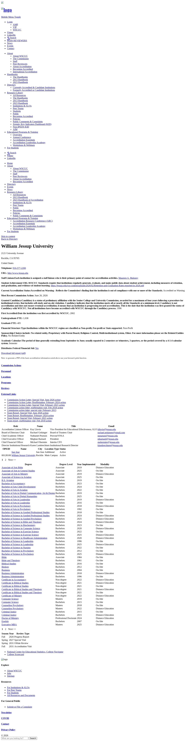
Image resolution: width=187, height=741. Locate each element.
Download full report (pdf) (13, 353)
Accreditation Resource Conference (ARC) (33, 221)
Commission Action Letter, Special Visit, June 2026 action (34, 400)
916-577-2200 (19, 268)
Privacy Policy (8, 729)
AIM (15, 129)
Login (10, 22)
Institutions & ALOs (22, 106)
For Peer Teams (14, 690)
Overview (17, 134)
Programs (6, 382)
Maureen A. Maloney (128, 278)
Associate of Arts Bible (12, 467)
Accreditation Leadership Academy (29, 142)
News (9, 43)
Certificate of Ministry (12, 595)
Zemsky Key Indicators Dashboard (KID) (32, 124)
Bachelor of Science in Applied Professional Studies (26, 512)
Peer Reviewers (20, 64)
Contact (10, 48)
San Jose (16, 452)
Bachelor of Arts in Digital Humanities (19, 496)
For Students (13, 148)
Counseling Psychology (13, 605)
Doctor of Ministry (10, 618)
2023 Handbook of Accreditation (28, 200)
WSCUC (17, 30)
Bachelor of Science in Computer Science (21, 528)
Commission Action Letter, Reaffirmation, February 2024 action (36, 402)
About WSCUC (20, 56)
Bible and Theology (11, 560)
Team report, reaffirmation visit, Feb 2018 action (29, 421)
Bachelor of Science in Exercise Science (20, 531)
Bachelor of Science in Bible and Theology (21, 522)
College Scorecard (15, 654)
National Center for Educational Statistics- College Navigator (35, 652)
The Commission (21, 58)
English (5, 621)
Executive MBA (9, 624)
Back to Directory (9, 239)
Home (10, 163)
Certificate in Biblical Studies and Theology (22, 589)
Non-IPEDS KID (21, 127)
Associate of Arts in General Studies (18, 470)
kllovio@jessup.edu (107, 429)
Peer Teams (18, 108)
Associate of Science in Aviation (16, 477)
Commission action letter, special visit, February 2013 (31, 410)
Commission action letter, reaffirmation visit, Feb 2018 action (35, 407)
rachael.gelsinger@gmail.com (111, 432)
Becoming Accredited (23, 69)
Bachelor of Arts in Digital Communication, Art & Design (28, 493)
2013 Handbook (20, 79)
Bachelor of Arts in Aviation (14, 490)
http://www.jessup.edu (18, 273)
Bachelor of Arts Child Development (19, 487)
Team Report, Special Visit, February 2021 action (30, 418)
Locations (6, 377)
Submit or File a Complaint (19, 707)
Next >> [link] (12, 460)
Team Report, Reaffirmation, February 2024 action (30, 415)
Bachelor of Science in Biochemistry (18, 525)
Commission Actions (11, 365)
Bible (4, 557)
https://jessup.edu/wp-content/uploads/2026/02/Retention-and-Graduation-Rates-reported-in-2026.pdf (97, 285)
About (10, 53)
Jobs (9, 673)
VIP (15, 27)
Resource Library (15, 92)
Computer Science (10, 599)
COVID (5, 718)
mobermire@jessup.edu (108, 442)
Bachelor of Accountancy (13, 483)
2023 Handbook (20, 82)
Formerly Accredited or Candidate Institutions (34, 90)
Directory (11, 85)
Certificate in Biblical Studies (15, 583)
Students (17, 111)
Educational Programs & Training (22, 132)
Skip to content (8, 236)
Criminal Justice (9, 611)
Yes (37, 348)
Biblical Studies (9, 563)
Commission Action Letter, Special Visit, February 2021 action (36, 405)
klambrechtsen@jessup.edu (110, 445)
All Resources (19, 95)
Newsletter (6, 712)
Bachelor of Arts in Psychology (16, 506)
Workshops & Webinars (24, 145)
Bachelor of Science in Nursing (16, 547)
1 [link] (2, 460)
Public (16, 113)
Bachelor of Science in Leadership (17, 541)
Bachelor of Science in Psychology (18, 551)
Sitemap (10, 676)
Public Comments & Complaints (28, 121)
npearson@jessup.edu (108, 436)
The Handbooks (20, 77)
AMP (15, 24)
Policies (16, 119)
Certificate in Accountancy (14, 579)
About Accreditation (22, 66)
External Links (8, 394)
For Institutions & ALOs (18, 687)
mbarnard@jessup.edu (108, 439)
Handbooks (12, 74)
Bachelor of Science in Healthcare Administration (24, 538)
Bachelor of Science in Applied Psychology (22, 519)
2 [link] (5, 460)
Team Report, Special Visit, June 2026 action (28, 413)
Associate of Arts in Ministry (15, 474)
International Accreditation (25, 72)
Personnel (6, 371)
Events (10, 46)
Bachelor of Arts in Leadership (16, 499)
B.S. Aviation (8, 480)
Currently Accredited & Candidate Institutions (34, 87)
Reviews (5, 388)
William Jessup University (24, 455)
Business (6, 570)
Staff (15, 61)
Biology (5, 567)
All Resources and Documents (21, 695)
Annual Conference (22, 137)
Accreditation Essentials (24, 140)
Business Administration (13, 573)
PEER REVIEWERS (17, 40)
